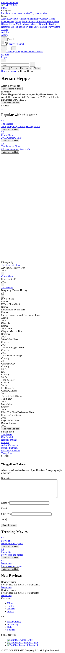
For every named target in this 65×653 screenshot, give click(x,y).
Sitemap (11, 629)
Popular (14, 68)
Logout (4, 57)
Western (56, 27)
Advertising (12, 624)
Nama (5, 503)
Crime (52, 18)
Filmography (25, 68)
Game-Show (53, 21)
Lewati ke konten (9, 2)
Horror (12, 24)
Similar (37, 68)
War (50, 27)
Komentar (6, 478)
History (4, 24)
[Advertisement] (32, 186)
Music (19, 24)
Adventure (13, 18)
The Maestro (7, 287)
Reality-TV (50, 24)
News (42, 24)
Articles (32, 51)
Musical (26, 24)
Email (5, 508)
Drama (18, 21)
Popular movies (8, 13)
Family (25, 21)
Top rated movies (38, 13)
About (5, 68)
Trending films (13, 51)
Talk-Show (34, 27)
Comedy (44, 18)
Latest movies (23, 13)
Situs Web (6, 514)
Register (5, 54)
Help (9, 627)
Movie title (6, 587)
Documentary (7, 21)
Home (4, 71)
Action (4, 18)
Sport (25, 27)
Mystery (35, 24)
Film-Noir (42, 21)
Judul (3, 519)
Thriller (43, 27)
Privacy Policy (14, 621)
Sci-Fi (14, 27)
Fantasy (33, 21)
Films (10, 603)
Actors (39, 51)
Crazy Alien (7, 276)
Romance (5, 27)
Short (19, 27)
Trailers (24, 51)
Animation (24, 18)
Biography (34, 18)
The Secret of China (10, 265)
